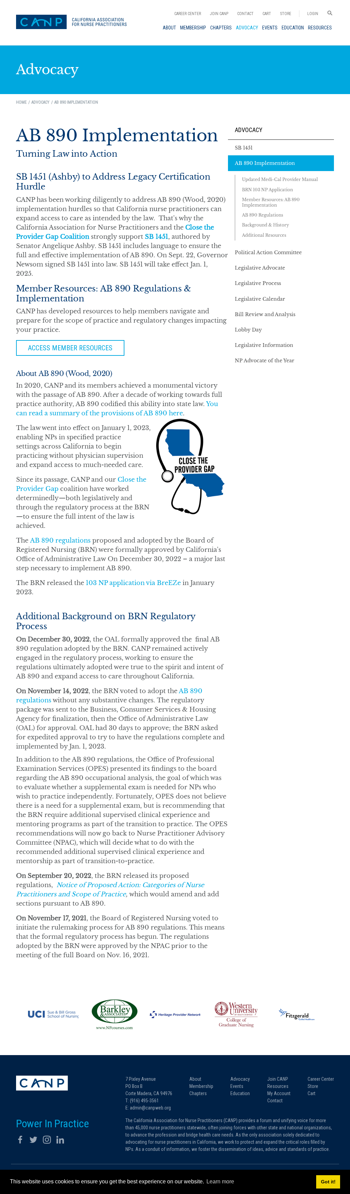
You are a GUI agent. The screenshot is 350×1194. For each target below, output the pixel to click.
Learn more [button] (220, 1181)
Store (285, 13)
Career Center (187, 13)
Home (21, 102)
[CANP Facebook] (20, 1139)
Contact (245, 13)
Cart (266, 13)
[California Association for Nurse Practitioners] (74, 22)
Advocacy (248, 129)
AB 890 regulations (60, 540)
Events (236, 1086)
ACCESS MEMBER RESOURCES (70, 348)
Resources (277, 1086)
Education (240, 1093)
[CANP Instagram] (47, 1139)
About (195, 1079)
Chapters (198, 1093)
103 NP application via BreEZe (133, 583)
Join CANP (219, 13)
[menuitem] (169, 28)
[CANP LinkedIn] (60, 1139)
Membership (201, 1086)
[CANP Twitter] (33, 1139)
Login (312, 13)
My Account (279, 1093)
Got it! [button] (328, 1181)
